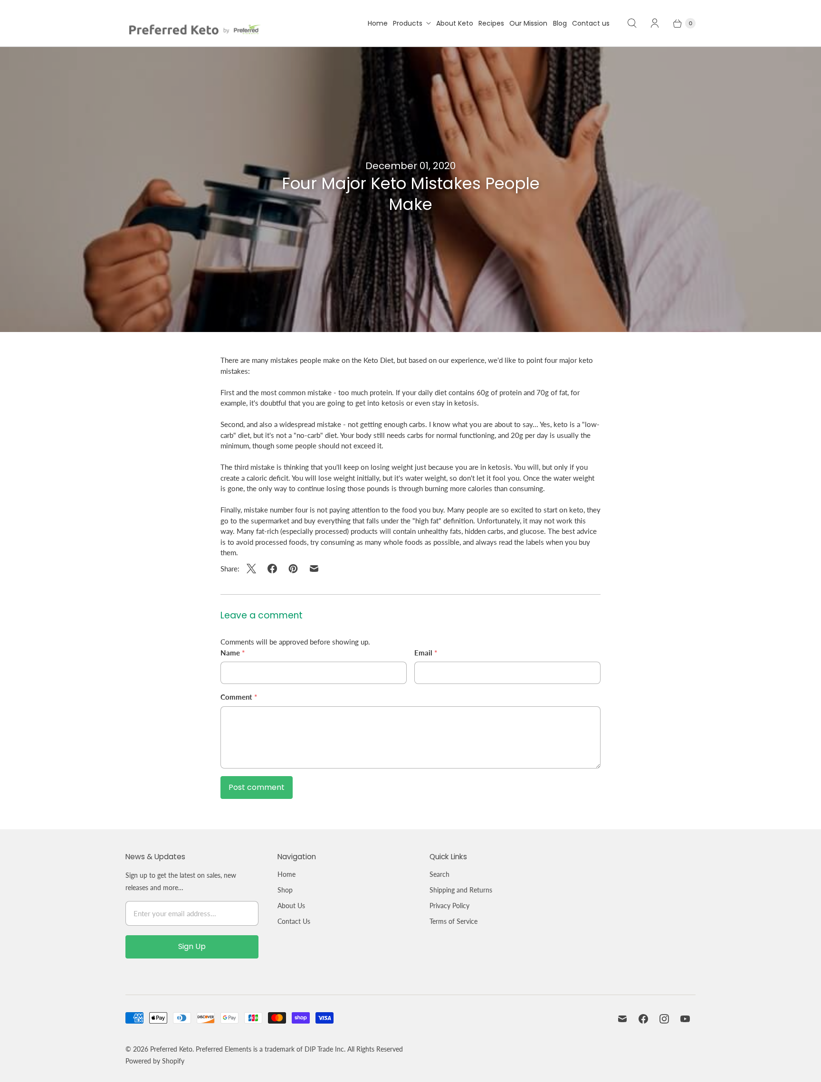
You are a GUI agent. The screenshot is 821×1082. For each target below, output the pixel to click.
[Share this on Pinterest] (293, 568)
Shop (285, 890)
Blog (560, 23)
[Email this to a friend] (314, 568)
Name (232, 652)
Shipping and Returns (461, 890)
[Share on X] (254, 568)
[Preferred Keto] (193, 23)
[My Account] (654, 23)
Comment (238, 697)
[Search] (632, 23)
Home (378, 23)
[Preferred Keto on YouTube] (685, 1018)
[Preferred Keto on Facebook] (643, 1018)
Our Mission (528, 23)
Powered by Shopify (154, 1061)
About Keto (454, 23)
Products (407, 23)
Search (439, 874)
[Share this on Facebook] (272, 568)
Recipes (491, 23)
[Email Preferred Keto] (622, 1018)
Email (425, 652)
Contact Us (293, 921)
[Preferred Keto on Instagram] (664, 1018)
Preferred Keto (171, 1049)
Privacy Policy (449, 906)
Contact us (591, 23)
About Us (291, 906)
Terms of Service (453, 921)
